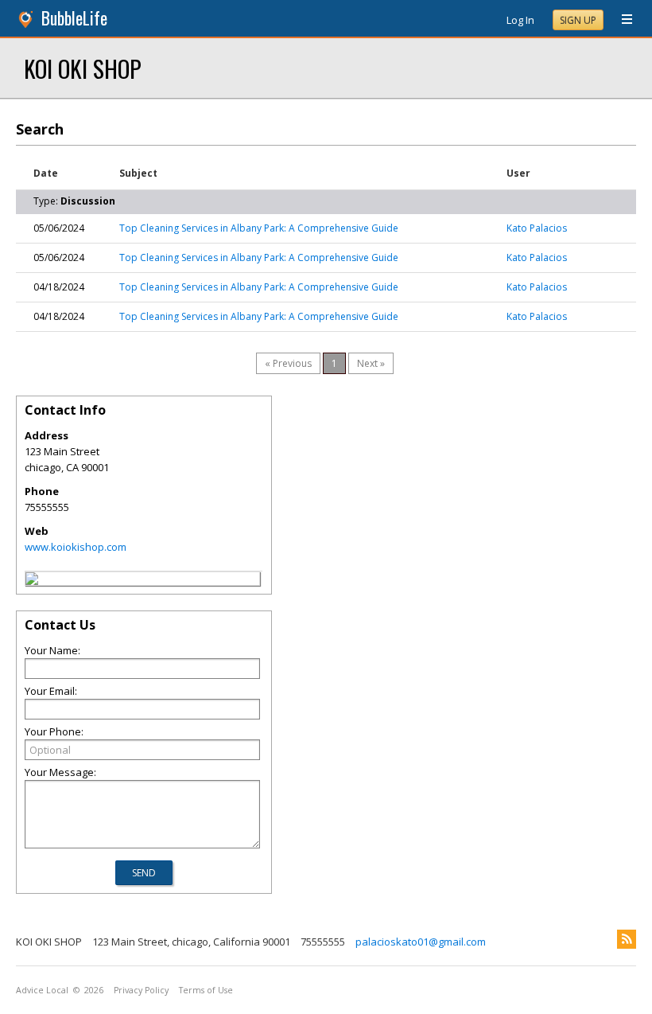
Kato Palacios (536, 228)
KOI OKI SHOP (83, 68)
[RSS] (626, 939)
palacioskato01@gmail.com (420, 941)
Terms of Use (206, 990)
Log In (520, 20)
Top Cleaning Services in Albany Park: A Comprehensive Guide (258, 228)
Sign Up (578, 20)
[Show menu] (621, 20)
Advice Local (42, 990)
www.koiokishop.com (75, 547)
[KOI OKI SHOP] (31, 581)
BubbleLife (74, 18)
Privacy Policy (141, 990)
